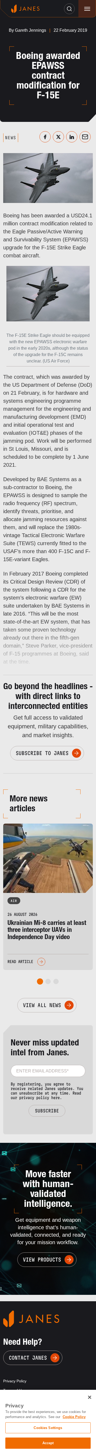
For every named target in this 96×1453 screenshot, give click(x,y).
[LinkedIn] (71, 136)
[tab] (40, 981)
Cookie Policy (74, 1417)
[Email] (85, 136)
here (55, 1097)
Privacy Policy (14, 1381)
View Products (42, 1260)
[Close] (89, 1397)
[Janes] (25, 9)
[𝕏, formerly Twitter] (58, 136)
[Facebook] (45, 136)
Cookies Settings (48, 1428)
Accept (48, 1443)
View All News (42, 1005)
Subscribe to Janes (42, 753)
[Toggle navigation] (87, 8)
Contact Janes (28, 1358)
